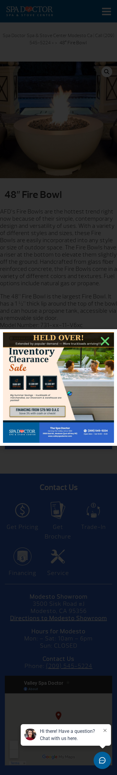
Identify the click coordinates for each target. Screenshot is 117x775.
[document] (58, 387)
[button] (105, 341)
